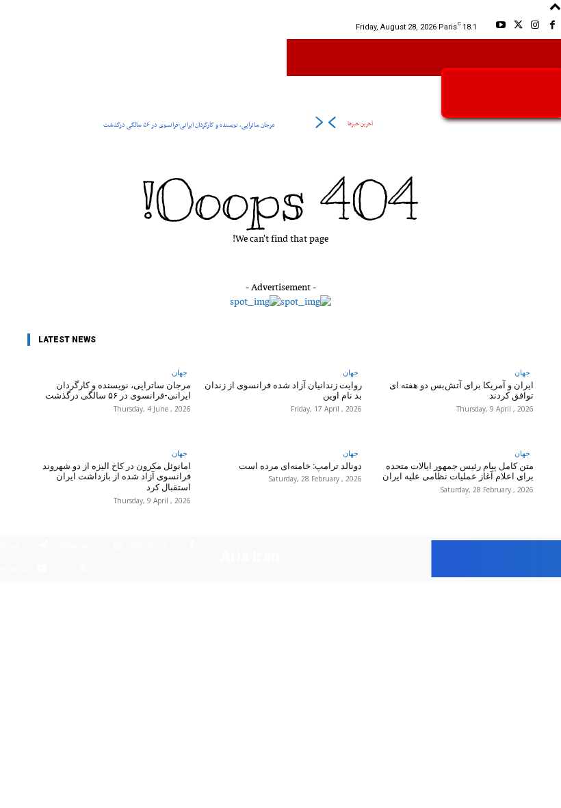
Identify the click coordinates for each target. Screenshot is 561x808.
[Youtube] (500, 27)
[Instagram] (535, 27)
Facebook (149, 546)
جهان (179, 372)
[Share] (44, 547)
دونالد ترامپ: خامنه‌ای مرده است (300, 466)
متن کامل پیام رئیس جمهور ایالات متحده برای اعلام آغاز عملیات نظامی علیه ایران (458, 471)
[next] (319, 125)
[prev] (331, 125)
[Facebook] (552, 27)
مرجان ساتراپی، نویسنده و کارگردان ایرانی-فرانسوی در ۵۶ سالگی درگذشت (188, 125)
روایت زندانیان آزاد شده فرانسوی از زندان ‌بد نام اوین (283, 390)
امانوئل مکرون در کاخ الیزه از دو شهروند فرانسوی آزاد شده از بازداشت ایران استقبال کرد (116, 476)
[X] (517, 27)
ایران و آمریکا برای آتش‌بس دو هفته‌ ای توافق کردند (461, 390)
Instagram (75, 546)
